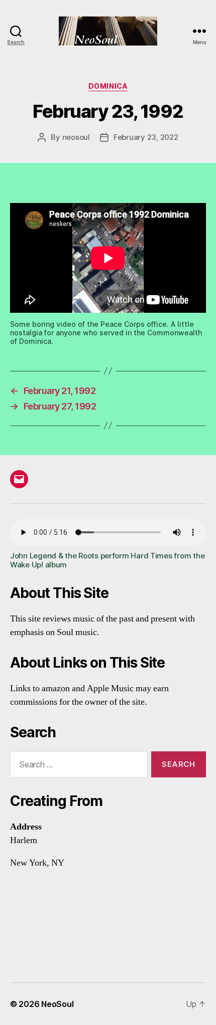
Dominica (108, 86)
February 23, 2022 (146, 137)
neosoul (76, 137)
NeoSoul (57, 1004)
